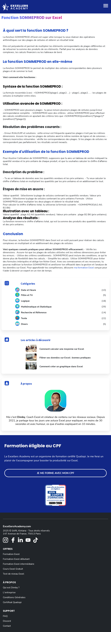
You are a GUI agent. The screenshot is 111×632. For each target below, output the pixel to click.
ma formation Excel (84, 267)
